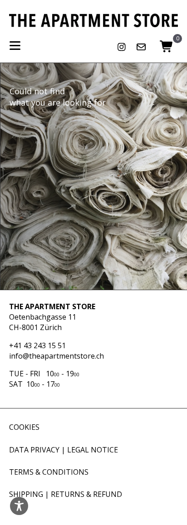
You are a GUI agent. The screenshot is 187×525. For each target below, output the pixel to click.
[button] (121, 47)
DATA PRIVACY (34, 450)
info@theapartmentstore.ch (56, 356)
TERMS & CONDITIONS (49, 472)
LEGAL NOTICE (92, 450)
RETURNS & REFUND (86, 494)
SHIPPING (26, 494)
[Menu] (15, 45)
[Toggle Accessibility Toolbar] (19, 506)
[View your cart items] (167, 47)
